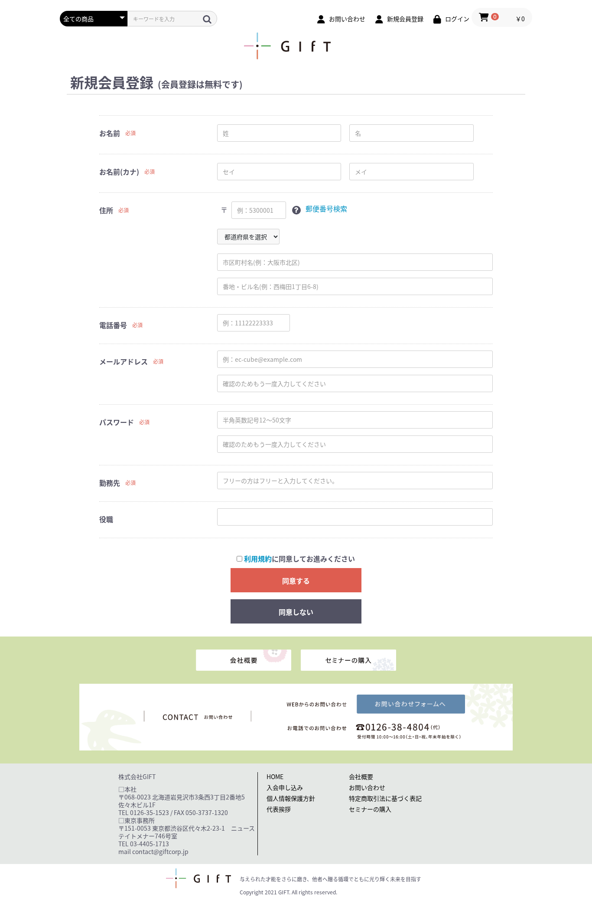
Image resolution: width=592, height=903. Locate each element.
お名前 (109, 133)
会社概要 (361, 776)
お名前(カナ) (119, 171)
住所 (106, 210)
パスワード (116, 422)
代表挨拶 (279, 809)
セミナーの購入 (370, 809)
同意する (296, 580)
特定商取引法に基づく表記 (385, 798)
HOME (275, 776)
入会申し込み (285, 787)
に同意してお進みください (299, 559)
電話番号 (113, 325)
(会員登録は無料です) (200, 84)
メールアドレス (123, 361)
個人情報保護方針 (291, 798)
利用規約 (258, 558)
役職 (106, 519)
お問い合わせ (367, 787)
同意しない (296, 612)
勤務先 (109, 482)
